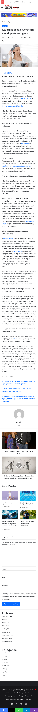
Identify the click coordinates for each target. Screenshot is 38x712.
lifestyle (4, 653)
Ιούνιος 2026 (5, 622)
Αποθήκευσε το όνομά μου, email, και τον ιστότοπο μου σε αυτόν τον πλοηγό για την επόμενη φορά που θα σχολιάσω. (19, 596)
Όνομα (4, 569)
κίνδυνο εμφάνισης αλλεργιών (12, 106)
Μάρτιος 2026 (6, 632)
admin (6, 38)
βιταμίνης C (17, 251)
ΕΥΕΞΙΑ (7, 73)
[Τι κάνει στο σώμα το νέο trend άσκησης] (28, 514)
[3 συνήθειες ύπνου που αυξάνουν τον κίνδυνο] (10, 495)
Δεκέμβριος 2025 (7, 641)
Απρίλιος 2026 (6, 629)
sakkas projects (11, 693)
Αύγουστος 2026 (7, 616)
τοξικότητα (25, 143)
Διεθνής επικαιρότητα (12, 699)
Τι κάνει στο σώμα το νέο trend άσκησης (27, 522)
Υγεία (10, 22)
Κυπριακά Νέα (29, 696)
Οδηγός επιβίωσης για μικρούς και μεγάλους (26, 504)
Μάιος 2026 (5, 625)
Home (5, 22)
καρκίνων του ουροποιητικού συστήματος (16, 166)
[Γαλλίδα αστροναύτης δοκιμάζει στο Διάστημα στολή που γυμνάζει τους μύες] (10, 514)
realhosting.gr (27, 693)
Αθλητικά (4, 659)
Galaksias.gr (8, 696)
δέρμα (15, 339)
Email (4, 577)
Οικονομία (5, 662)
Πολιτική (4, 669)
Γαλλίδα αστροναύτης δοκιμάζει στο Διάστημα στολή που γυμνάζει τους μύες (9, 524)
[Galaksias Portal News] (12, 7)
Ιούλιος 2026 (5, 619)
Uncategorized (6, 656)
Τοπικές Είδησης (18, 696)
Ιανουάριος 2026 (7, 638)
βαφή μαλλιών (26, 98)
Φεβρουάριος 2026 (7, 635)
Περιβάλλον (5, 665)
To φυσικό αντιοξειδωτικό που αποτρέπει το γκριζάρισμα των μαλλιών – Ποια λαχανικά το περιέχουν (18, 398)
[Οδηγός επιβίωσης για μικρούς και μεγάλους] (28, 496)
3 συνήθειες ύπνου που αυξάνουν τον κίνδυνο (8, 503)
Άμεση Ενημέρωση (26, 699)
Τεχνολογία (5, 672)
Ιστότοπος (5, 585)
